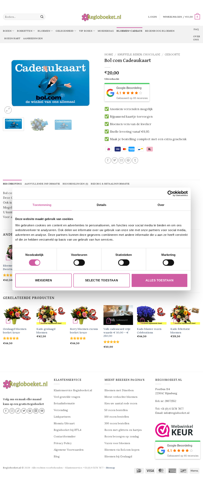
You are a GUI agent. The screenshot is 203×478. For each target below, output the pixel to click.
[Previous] (9, 82)
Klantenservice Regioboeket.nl (73, 390)
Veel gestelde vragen (67, 397)
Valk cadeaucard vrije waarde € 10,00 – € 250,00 (116, 332)
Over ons (196, 38)
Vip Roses (85, 30)
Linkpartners (62, 416)
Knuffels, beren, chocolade (139, 54)
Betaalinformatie (64, 403)
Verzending (61, 410)
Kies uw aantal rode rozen (120, 403)
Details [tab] (101, 205)
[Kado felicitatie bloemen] (185, 315)
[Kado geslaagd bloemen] (51, 315)
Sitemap (110, 467)
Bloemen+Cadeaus (129, 30)
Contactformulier (65, 436)
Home (108, 54)
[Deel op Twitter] (115, 160)
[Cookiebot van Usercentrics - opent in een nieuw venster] (170, 193)
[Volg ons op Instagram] (12, 411)
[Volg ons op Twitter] (24, 411)
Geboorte (172, 54)
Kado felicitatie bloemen (180, 330)
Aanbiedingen (33, 38)
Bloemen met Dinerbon (119, 390)
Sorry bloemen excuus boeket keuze (84, 330)
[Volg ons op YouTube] (42, 411)
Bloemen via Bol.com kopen (121, 449)
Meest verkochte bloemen (120, 397)
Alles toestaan (159, 280)
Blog (57, 456)
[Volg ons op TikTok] (18, 411)
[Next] (91, 82)
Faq (196, 29)
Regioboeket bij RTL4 (67, 430)
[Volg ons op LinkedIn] (36, 411)
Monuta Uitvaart (64, 423)
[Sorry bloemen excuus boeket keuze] (85, 315)
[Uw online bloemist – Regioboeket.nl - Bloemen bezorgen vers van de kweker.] (101, 17)
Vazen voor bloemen (117, 443)
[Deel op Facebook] (108, 160)
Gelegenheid (65, 30)
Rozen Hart (12, 38)
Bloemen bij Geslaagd (118, 456)
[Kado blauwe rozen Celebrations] (152, 315)
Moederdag (106, 30)
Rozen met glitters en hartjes (123, 430)
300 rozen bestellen (116, 423)
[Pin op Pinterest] (128, 160)
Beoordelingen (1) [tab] (75, 183)
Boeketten (24, 30)
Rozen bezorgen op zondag (121, 436)
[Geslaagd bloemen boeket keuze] (18, 315)
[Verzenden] (42, 17)
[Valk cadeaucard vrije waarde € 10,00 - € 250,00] (118, 315)
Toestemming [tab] (42, 205)
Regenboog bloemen (159, 30)
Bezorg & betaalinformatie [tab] (110, 183)
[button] (152, 16)
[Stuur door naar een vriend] (121, 160)
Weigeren (43, 280)
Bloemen (44, 30)
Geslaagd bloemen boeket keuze (14, 330)
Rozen (7, 30)
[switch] (79, 262)
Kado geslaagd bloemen (45, 330)
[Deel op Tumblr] (135, 160)
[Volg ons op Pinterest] (30, 411)
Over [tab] (161, 205)
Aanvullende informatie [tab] (42, 183)
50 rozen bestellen (116, 410)
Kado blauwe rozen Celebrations (149, 330)
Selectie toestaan (101, 280)
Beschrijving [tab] (12, 183)
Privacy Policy (63, 443)
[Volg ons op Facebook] (6, 411)
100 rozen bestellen (116, 416)
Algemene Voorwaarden (68, 449)
